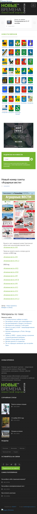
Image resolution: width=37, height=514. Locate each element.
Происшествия (7, 451)
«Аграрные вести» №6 (10, 283)
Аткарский (4, 112)
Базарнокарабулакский (30, 103)
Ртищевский (24, 56)
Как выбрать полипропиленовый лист (12, 486)
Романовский (30, 56)
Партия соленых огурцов (18, 404)
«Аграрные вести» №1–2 (11, 261)
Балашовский (17, 103)
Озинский (4, 75)
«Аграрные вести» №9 (10, 276)
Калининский (24, 84)
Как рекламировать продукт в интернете (18, 323)
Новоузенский (11, 75)
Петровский (24, 66)
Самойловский (17, 56)
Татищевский (30, 47)
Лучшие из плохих (17, 431)
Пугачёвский (11, 66)
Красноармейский (17, 84)
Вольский (4, 103)
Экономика (14, 448)
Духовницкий (17, 93)
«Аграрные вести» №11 (10, 268)
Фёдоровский (17, 47)
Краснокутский (11, 84)
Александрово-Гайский (17, 113)
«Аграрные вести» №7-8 (11, 280)
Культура (22, 448)
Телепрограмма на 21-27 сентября (21, 22)
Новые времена (11, 306)
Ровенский (4, 66)
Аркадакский (11, 112)
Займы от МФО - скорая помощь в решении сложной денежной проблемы (19, 336)
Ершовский (4, 93)
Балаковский (24, 103)
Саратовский (11, 56)
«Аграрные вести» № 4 (10, 291)
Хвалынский (11, 47)
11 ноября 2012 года (17, 418)
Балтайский (11, 103)
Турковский (24, 47)
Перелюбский (30, 66)
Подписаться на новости (11, 468)
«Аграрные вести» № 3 (10, 295)
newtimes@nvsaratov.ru (29, 506)
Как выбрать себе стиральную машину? (13, 479)
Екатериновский (11, 93)
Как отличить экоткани (8, 493)
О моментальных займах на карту (16, 319)
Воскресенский (30, 93)
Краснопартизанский (4, 84)
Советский (4, 56)
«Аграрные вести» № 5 (10, 287)
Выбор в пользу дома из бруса (15, 339)
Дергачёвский (24, 93)
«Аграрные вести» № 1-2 (11, 298)
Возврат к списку (6, 307)
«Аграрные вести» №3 (10, 257)
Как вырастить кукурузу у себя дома (17, 325)
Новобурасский (17, 75)
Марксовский (24, 75)
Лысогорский (30, 75)
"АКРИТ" (14, 506)
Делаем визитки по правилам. (15, 341)
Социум (16, 451)
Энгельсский (4, 47)
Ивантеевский (30, 84)
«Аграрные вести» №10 (10, 272)
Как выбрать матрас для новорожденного (18, 321)
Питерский (17, 66)
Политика (5, 448)
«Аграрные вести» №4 (10, 247)
